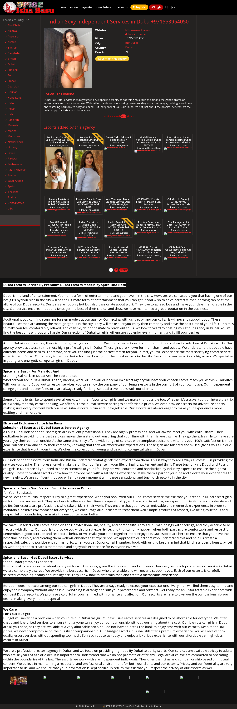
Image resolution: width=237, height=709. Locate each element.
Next (123, 270)
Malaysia (13, 125)
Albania (12, 31)
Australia (13, 36)
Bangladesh (15, 53)
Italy (10, 114)
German (12, 92)
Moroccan (14, 136)
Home (63, 7)
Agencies (87, 7)
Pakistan (13, 158)
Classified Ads (103, 7)
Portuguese (15, 164)
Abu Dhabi (14, 25)
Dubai (129, 47)
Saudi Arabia (15, 180)
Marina (12, 131)
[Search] (167, 7)
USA (10, 208)
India (11, 103)
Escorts (74, 7)
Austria (12, 42)
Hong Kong (15, 97)
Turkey (12, 197)
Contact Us (121, 7)
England (13, 70)
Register (141, 7)
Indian (11, 108)
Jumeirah (13, 120)
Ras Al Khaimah (17, 169)
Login (158, 7)
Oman (11, 153)
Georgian (13, 86)
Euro (11, 75)
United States (16, 203)
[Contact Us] (173, 7)
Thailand (13, 192)
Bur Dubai (131, 43)
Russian (12, 175)
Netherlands (15, 142)
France (12, 81)
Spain (11, 186)
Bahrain (12, 47)
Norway (12, 147)
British (12, 58)
